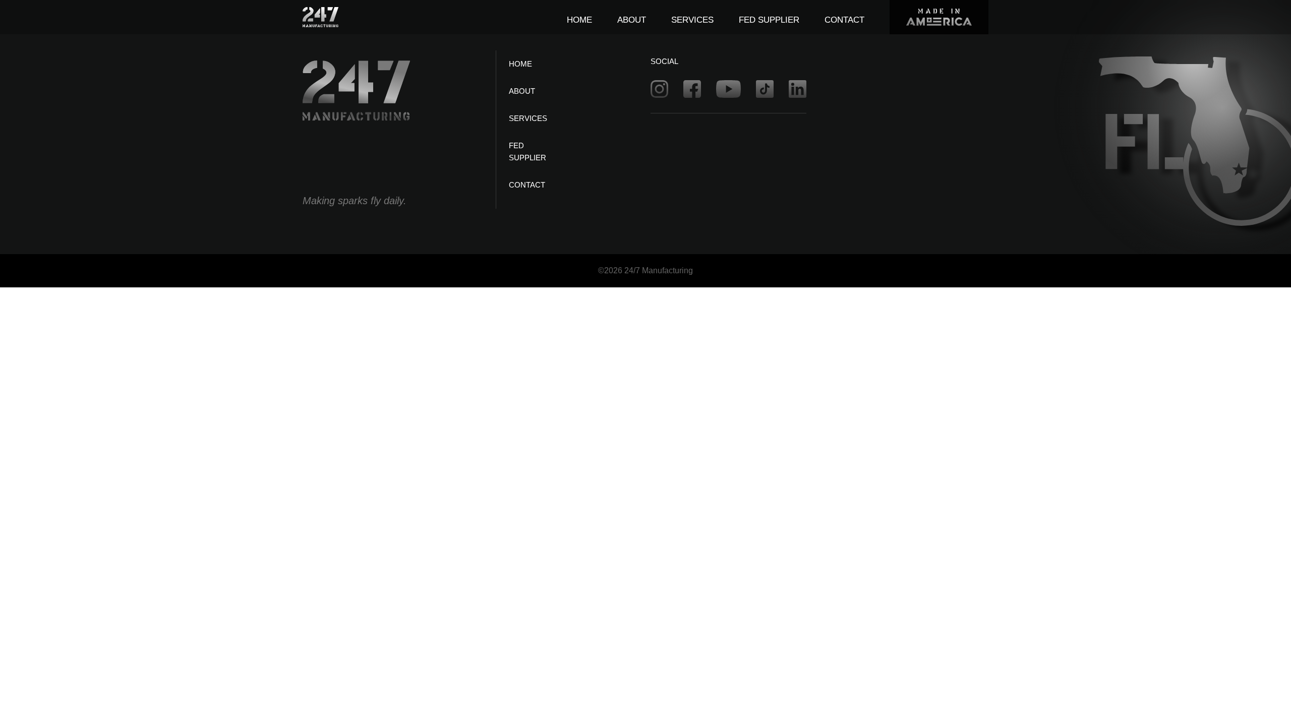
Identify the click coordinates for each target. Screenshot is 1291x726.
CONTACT (844, 20)
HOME (579, 20)
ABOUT (631, 20)
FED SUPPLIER (769, 20)
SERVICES (692, 20)
